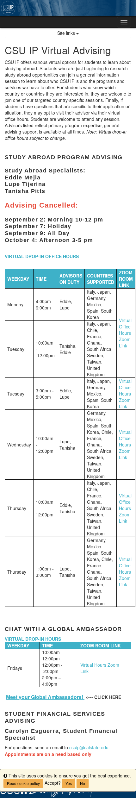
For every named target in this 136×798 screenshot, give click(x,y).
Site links (66, 33)
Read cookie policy (23, 783)
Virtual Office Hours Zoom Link (125, 333)
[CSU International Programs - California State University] (68, 8)
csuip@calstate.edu (88, 747)
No (82, 783)
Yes (68, 783)
